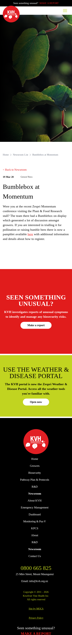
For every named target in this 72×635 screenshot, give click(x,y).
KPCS (34, 528)
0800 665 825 (36, 568)
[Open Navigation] (65, 10)
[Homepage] (11, 14)
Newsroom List (20, 154)
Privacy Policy (36, 617)
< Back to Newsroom (15, 169)
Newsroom (34, 493)
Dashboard (35, 514)
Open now (36, 401)
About (34, 535)
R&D (35, 486)
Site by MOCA (36, 608)
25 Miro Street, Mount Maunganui (35, 574)
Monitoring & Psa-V (34, 521)
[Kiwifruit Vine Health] (36, 441)
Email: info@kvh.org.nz (34, 581)
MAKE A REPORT (49, 3)
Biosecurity (34, 472)
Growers (34, 465)
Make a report (36, 325)
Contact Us (34, 556)
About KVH (35, 500)
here (30, 234)
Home (6, 154)
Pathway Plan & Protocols (34, 479)
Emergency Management (34, 507)
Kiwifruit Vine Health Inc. (36, 595)
